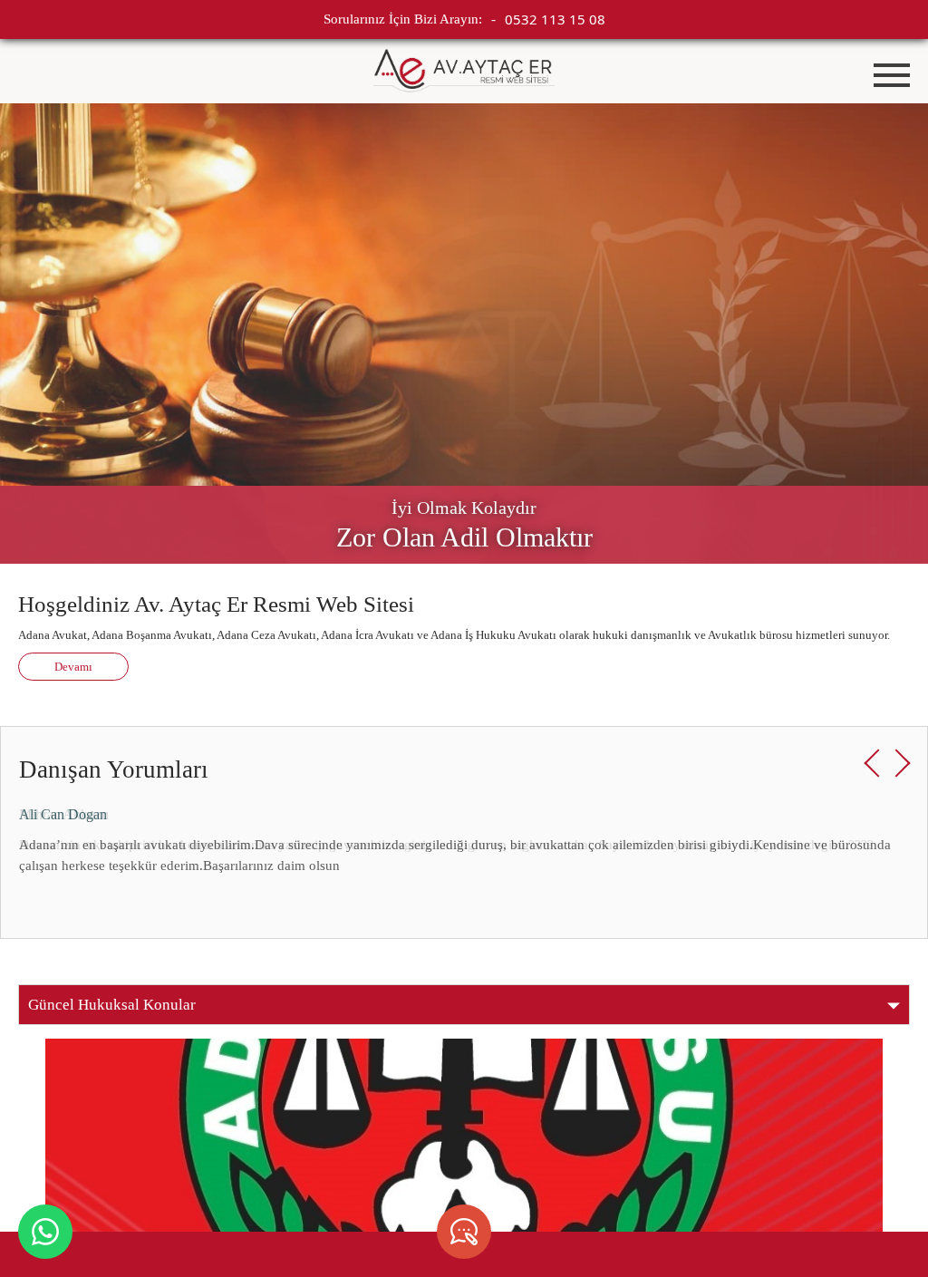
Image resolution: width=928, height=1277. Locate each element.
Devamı (73, 666)
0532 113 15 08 (555, 19)
